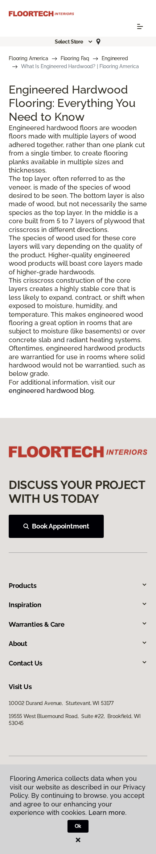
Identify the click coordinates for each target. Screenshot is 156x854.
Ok (78, 826)
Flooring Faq (75, 58)
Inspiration (25, 605)
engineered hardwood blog (51, 390)
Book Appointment (60, 526)
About (18, 643)
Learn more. (108, 812)
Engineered (115, 58)
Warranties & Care (37, 624)
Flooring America (28, 58)
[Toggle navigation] (140, 26)
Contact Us (25, 663)
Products (23, 585)
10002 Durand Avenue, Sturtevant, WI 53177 (61, 703)
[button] (74, 41)
